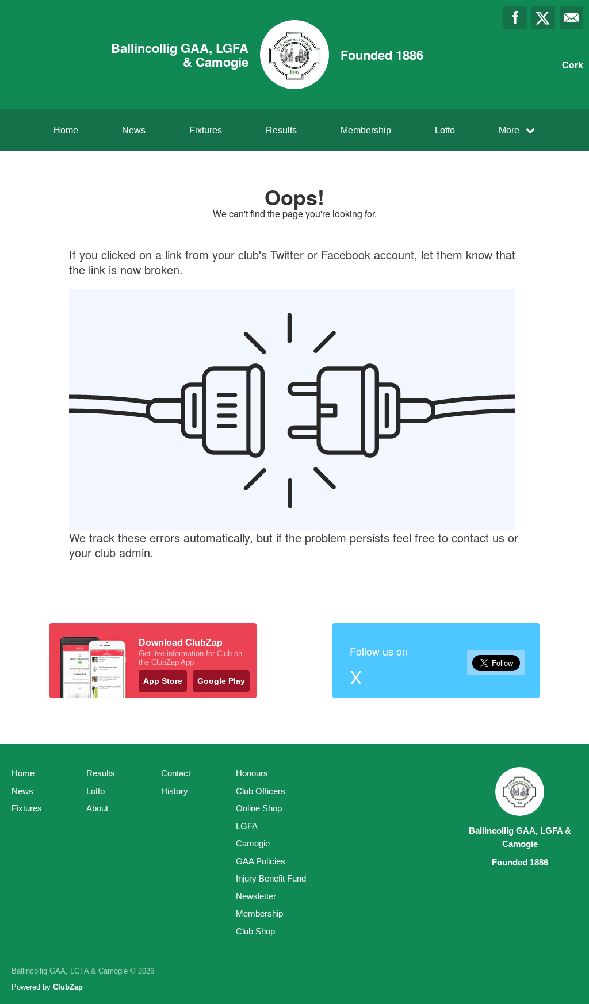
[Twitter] (543, 17)
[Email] (571, 17)
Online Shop (259, 808)
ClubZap (68, 987)
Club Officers (260, 791)
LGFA (247, 826)
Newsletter (256, 896)
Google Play (221, 680)
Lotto (445, 130)
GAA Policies (260, 861)
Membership (366, 130)
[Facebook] (515, 17)
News (134, 130)
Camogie (253, 843)
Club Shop (255, 931)
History (174, 791)
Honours (252, 773)
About (97, 808)
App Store (162, 680)
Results (281, 130)
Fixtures (205, 130)
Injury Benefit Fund (271, 878)
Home (65, 130)
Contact (175, 773)
